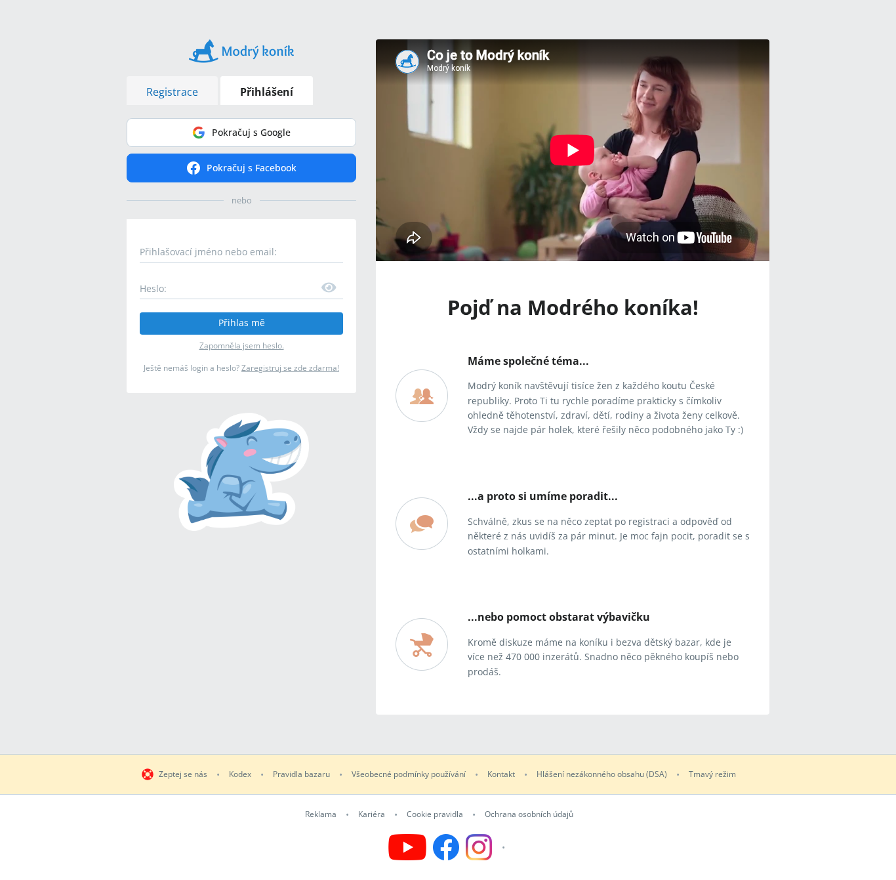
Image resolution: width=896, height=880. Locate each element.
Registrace (172, 92)
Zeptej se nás (183, 774)
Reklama (320, 814)
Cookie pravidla (435, 814)
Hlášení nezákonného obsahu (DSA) (602, 774)
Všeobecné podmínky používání (409, 774)
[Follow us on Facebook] (446, 847)
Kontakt (501, 774)
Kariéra (371, 814)
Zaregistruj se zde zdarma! (290, 367)
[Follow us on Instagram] (487, 847)
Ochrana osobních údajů (529, 814)
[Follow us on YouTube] (407, 847)
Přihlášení (266, 92)
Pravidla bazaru (301, 774)
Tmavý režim (712, 774)
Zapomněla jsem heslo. (241, 345)
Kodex (240, 774)
